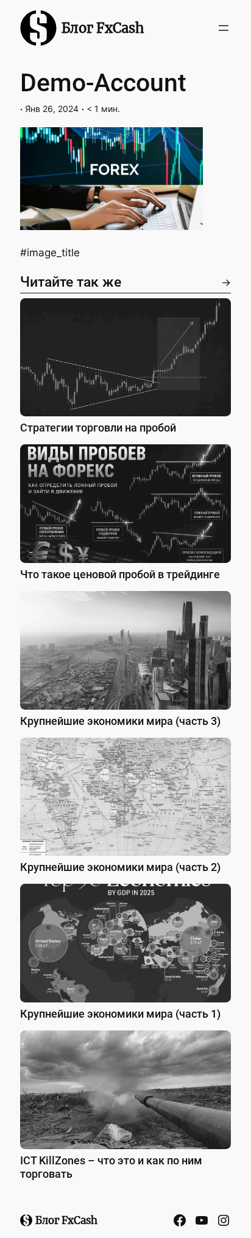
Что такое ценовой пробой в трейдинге (120, 574)
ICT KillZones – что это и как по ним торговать (111, 1167)
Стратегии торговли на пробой (98, 427)
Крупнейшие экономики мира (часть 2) (120, 867)
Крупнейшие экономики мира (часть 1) (120, 1013)
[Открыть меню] (223, 28)
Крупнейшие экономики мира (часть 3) (120, 721)
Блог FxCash (103, 28)
